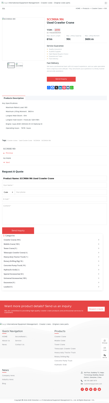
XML (93, 400)
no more (7, 158)
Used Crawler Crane (25, 140)
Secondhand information (21, 336)
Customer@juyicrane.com (93, 384)
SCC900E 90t (9, 149)
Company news (8, 375)
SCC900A (37, 140)
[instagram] (95, 389)
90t (105, 8)
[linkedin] (86, 389)
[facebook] (82, 389)
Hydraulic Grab (11, 270)
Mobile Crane (12, 244)
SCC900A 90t (46, 140)
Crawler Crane (97, 8)
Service (18, 341)
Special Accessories (14, 274)
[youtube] (99, 389)
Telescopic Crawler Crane (15, 252)
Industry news (7, 379)
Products (86, 8)
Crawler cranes (12, 140)
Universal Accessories (15, 278)
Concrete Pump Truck (15, 265)
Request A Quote (96, 309)
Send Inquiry (61, 79)
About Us (6, 341)
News (4, 344)
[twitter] (90, 389)
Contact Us (19, 344)
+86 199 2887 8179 (90, 380)
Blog (4, 383)
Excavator (9, 282)
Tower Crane (10, 248)
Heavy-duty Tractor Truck (16, 257)
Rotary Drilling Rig (13, 261)
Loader (8, 287)
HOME (78, 8)
